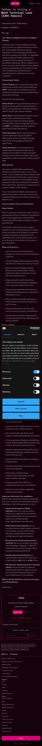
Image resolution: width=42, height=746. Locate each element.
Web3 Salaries (7, 664)
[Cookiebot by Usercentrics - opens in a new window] (30, 328)
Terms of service (7, 719)
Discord (4, 713)
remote (4, 645)
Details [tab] (21, 334)
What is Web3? (7, 698)
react (17, 649)
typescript (24, 649)
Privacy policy (6, 731)
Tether (21, 598)
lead (9, 645)
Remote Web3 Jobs (8, 658)
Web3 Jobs (35, 3)
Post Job (15, 3)
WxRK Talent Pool (8, 707)
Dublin (4, 654)
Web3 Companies (8, 704)
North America (7, 693)
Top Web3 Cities (7, 670)
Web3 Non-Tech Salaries (10, 667)
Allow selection (21, 409)
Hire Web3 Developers (9, 676)
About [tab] (34, 334)
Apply (21, 738)
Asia (3, 681)
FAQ (3, 701)
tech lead (16, 645)
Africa (4, 687)
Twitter (4, 710)
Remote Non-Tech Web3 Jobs (12, 662)
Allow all (21, 402)
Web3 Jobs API (7, 728)
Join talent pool (21, 743)
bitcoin (23, 645)
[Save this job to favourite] (26, 612)
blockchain (31, 645)
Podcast (4, 725)
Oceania (4, 690)
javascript (5, 649)
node (12, 649)
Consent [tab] (7, 334)
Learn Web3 (6, 673)
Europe (4, 684)
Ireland (13, 654)
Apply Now (18, 612)
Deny (21, 416)
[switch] (36, 378)
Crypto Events (7, 722)
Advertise (5, 716)
